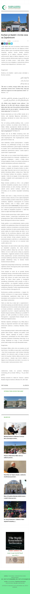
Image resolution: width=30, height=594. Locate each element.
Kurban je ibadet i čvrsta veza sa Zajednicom (14, 36)
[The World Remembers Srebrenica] (15, 541)
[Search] (27, 2)
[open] (3, 2)
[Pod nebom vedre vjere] (15, 560)
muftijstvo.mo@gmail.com (11, 579)
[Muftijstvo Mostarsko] (15, 7)
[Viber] (7, 44)
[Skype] (12, 44)
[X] (2, 44)
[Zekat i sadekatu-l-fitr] (15, 551)
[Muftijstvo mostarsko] (15, 554)
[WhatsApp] (9, 44)
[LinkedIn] (5, 44)
